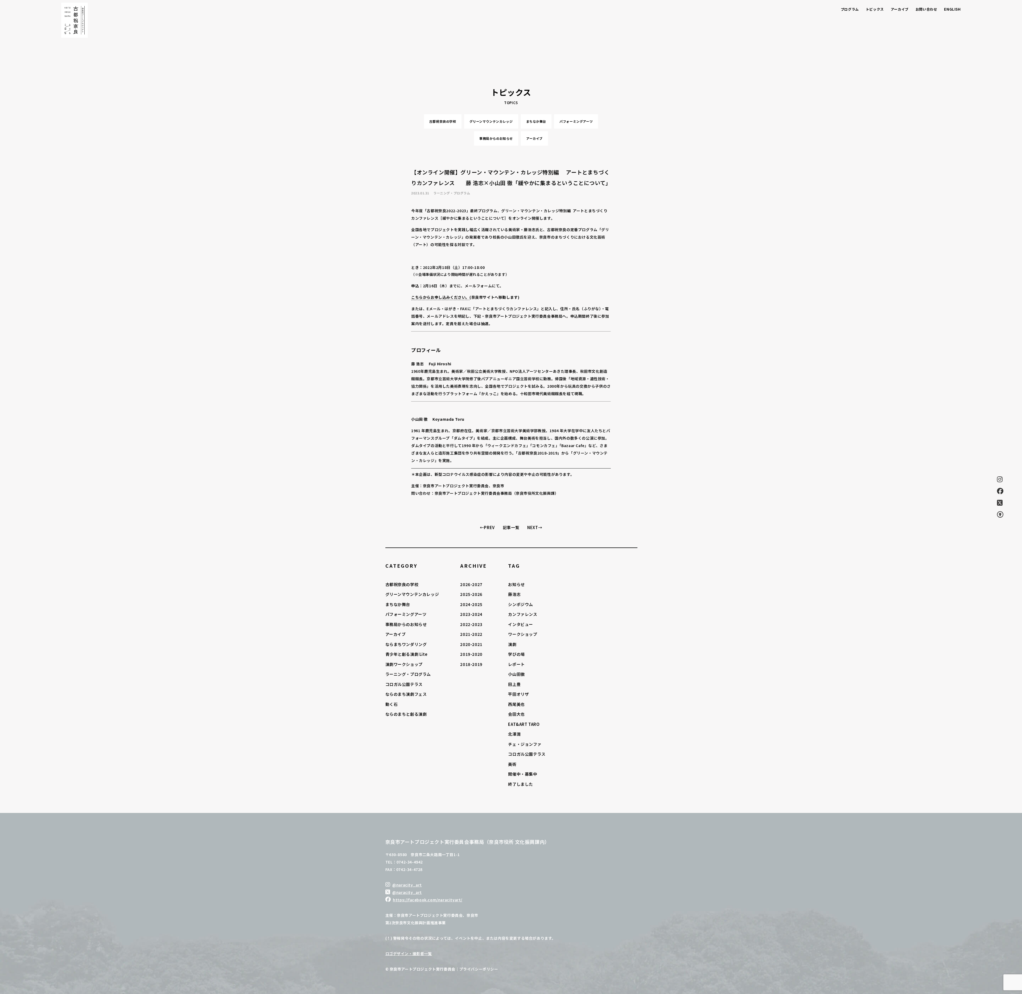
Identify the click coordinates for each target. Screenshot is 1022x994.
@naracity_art (407, 884)
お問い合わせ (926, 9)
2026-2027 (471, 584)
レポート (516, 664)
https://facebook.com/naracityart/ (427, 899)
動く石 (391, 704)
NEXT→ (534, 527)
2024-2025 (471, 604)
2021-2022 (471, 634)
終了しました (520, 784)
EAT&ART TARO (523, 724)
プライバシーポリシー (478, 969)
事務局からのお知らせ (496, 138)
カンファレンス (522, 614)
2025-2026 (471, 594)
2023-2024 (471, 614)
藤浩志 (514, 594)
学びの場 (516, 654)
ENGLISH (952, 9)
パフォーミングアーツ (576, 121)
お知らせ (516, 584)
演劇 (512, 644)
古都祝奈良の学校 (442, 121)
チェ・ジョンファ (524, 744)
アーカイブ (900, 9)
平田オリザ (518, 694)
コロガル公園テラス (404, 684)
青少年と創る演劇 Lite (406, 654)
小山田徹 (516, 674)
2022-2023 (471, 624)
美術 (512, 764)
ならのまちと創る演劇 (406, 714)
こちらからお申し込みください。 (440, 297)
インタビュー (520, 624)
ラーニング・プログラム (408, 674)
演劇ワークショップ (404, 664)
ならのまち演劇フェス (406, 694)
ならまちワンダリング (406, 644)
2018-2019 (471, 664)
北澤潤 (514, 734)
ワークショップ (522, 634)
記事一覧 (511, 527)
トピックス (875, 9)
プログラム (850, 9)
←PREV (487, 527)
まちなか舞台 (536, 121)
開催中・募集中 (522, 774)
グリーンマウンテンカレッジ (491, 121)
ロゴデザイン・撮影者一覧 (408, 953)
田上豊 (514, 684)
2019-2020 (471, 654)
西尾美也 (516, 704)
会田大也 (516, 714)
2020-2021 (471, 644)
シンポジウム (520, 604)
